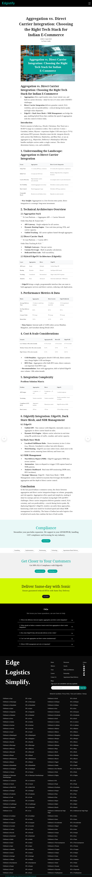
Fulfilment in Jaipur (8, 846)
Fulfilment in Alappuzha (9, 712)
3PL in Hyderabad (30, 836)
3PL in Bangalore (29, 738)
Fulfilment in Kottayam (54, 712)
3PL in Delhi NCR (30, 787)
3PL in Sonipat (74, 832)
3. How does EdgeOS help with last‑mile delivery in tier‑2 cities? (37, 633)
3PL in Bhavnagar (29, 745)
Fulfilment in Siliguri (53, 826)
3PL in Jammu (29, 852)
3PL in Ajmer (28, 708)
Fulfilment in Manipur (53, 738)
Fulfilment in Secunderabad (55, 822)
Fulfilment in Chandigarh (9, 768)
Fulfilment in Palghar (53, 775)
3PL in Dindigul (29, 790)
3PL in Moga (73, 748)
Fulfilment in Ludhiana (54, 725)
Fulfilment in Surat (53, 836)
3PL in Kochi (73, 698)
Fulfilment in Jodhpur (8, 859)
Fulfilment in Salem (53, 816)
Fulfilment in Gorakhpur (9, 816)
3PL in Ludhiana (74, 725)
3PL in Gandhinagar (30, 804)
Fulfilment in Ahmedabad (9, 705)
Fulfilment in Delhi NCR (9, 787)
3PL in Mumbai (74, 755)
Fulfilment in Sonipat (53, 832)
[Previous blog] (4, 438)
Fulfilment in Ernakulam (9, 794)
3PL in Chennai (29, 772)
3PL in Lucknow (74, 722)
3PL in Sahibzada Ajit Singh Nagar (79, 810)
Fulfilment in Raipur (53, 800)
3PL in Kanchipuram (30, 862)
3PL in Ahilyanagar (30, 702)
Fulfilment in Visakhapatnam (55, 872)
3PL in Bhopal (29, 755)
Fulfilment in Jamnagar (9, 856)
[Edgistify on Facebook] (84, 671)
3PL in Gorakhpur (30, 816)
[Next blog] (88, 438)
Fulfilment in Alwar (8, 718)
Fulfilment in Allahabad (9, 715)
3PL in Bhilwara (29, 748)
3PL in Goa (28, 810)
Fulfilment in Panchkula (54, 787)
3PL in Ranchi (73, 807)
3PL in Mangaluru (74, 735)
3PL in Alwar (28, 718)
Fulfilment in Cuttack (8, 784)
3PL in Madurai (74, 728)
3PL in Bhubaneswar (30, 758)
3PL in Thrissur (74, 846)
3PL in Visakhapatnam (75, 872)
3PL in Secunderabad (75, 822)
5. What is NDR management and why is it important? (34, 644)
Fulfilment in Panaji (53, 784)
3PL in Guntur (29, 819)
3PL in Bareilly (29, 742)
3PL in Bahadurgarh (30, 735)
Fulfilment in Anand (8, 732)
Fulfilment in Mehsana (53, 745)
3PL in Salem (73, 816)
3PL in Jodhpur (29, 859)
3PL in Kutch (73, 718)
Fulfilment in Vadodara (53, 859)
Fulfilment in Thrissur (53, 846)
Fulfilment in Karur (8, 872)
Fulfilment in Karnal (8, 869)
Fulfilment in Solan (53, 829)
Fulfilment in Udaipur (53, 852)
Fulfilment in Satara (53, 819)
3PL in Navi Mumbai (75, 768)
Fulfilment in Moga (53, 748)
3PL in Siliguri (74, 826)
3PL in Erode (28, 797)
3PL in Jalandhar (29, 849)
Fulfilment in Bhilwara (9, 748)
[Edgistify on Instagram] (84, 669)
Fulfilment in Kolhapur (54, 702)
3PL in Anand (28, 732)
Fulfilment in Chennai (8, 772)
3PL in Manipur (74, 738)
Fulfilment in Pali (52, 780)
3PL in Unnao (73, 856)
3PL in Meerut (73, 742)
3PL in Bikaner (29, 762)
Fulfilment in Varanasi (53, 866)
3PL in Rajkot (73, 804)
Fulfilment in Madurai (53, 728)
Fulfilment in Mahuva (53, 732)
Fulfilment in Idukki (8, 839)
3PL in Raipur (73, 800)
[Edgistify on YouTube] (84, 675)
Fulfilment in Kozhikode (54, 715)
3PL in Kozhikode (74, 715)
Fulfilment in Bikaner (8, 762)
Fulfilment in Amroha (8, 728)
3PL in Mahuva (74, 732)
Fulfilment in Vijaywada (54, 869)
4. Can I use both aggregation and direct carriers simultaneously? (37, 638)
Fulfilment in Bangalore (9, 738)
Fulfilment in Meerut (53, 742)
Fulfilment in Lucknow (54, 722)
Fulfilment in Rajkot (53, 804)
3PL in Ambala (29, 722)
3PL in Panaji (73, 784)
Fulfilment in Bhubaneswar (10, 758)
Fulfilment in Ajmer (8, 708)
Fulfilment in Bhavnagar (9, 745)
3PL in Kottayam (74, 712)
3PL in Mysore (74, 758)
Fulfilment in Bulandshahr (9, 765)
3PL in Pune (73, 797)
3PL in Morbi (73, 752)
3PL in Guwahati (29, 826)
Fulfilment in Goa (7, 810)
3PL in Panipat (74, 790)
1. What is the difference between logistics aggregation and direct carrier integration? (43, 620)
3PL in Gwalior (29, 829)
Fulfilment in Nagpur (53, 762)
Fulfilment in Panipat (53, 790)
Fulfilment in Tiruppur (53, 849)
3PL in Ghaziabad (29, 807)
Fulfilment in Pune (52, 797)
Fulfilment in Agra (7, 698)
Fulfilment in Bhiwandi (9, 752)
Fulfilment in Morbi (53, 752)
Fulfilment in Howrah (8, 832)
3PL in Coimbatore (30, 780)
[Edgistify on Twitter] (84, 673)
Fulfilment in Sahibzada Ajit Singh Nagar (56, 811)
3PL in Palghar (74, 775)
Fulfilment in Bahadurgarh (10, 735)
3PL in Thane (73, 839)
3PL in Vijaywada (74, 869)
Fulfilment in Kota (52, 708)
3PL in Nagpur (74, 762)
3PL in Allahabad (29, 715)
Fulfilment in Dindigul (9, 790)
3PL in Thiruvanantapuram (77, 842)
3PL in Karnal (29, 869)
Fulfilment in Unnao (53, 856)
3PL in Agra (28, 698)
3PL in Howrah (29, 832)
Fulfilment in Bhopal (8, 755)
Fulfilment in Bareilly (8, 742)
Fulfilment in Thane (53, 839)
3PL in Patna (73, 794)
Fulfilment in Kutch (53, 718)
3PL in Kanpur (29, 866)
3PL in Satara (73, 819)
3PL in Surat (73, 836)
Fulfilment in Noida (53, 772)
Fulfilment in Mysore (53, 758)
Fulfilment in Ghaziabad (9, 807)
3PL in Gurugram (29, 822)
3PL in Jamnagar (29, 856)
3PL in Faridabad (29, 800)
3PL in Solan (73, 829)
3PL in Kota (73, 708)
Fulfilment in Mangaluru (54, 735)
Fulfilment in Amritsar (8, 725)
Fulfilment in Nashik (53, 765)
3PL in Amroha (29, 728)
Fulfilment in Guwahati (9, 826)
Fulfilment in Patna (53, 794)
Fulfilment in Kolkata (53, 705)
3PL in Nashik (73, 765)
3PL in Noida (73, 772)
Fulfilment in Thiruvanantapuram (56, 842)
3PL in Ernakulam (30, 794)
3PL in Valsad (73, 862)
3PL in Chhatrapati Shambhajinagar (34, 775)
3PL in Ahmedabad (30, 705)
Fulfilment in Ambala (8, 722)
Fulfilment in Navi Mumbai (55, 768)
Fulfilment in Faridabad (9, 800)
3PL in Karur (28, 872)
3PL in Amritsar (29, 725)
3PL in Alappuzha (29, 712)
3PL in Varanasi (74, 866)
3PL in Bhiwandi (29, 752)
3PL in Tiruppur (74, 849)
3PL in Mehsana (74, 745)
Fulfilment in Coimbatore (9, 780)
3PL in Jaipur (28, 846)
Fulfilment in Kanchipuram (10, 862)
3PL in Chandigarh (30, 768)
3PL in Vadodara (74, 859)
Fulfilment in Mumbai (53, 755)
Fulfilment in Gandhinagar (10, 804)
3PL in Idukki (28, 839)
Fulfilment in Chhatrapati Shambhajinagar (9, 776)
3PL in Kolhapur (74, 702)
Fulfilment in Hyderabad (9, 836)
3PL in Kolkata (74, 705)
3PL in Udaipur (74, 852)
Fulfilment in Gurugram (9, 822)
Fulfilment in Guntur (8, 819)
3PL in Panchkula (74, 787)
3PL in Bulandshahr (30, 765)
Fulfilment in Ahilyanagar (9, 702)
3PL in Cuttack (29, 784)
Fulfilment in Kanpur (8, 866)
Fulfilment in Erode (8, 797)
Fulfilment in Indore (8, 842)
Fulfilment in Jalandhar (9, 849)
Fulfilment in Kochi (53, 698)
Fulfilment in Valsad (53, 862)
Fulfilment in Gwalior (8, 829)
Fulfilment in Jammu (8, 852)
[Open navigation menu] (89, 3)
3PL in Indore (28, 842)
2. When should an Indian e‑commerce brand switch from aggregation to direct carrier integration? (43, 626)
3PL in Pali (73, 780)
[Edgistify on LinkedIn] (84, 667)
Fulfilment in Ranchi (53, 807)
